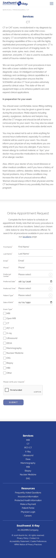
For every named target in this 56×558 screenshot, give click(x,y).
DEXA (9, 343)
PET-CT (10, 328)
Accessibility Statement (19, 541)
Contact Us (34, 538)
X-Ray (28, 451)
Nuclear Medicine (15, 353)
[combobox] (35, 274)
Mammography (14, 348)
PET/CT (28, 447)
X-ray (9, 333)
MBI (8, 368)
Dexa (28, 459)
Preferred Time (9, 288)
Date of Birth (8, 302)
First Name (8, 247)
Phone (6, 267)
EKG (8, 358)
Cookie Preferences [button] (38, 541)
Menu (51, 3)
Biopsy (10, 363)
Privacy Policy (23, 538)
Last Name (7, 254)
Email (5, 260)
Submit (13, 402)
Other (9, 373)
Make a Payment (28, 504)
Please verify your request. (14, 381)
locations (27, 236)
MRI (8, 313)
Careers (28, 515)
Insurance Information (28, 496)
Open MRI (11, 318)
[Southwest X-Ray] (15, 3)
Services (28, 435)
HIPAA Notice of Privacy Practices (28, 544)
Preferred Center (7, 275)
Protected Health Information (28, 500)
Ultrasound (12, 338)
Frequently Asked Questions (28, 492)
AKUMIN (25, 530)
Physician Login (28, 512)
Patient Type (8, 295)
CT (8, 323)
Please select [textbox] (24, 274)
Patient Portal (28, 508)
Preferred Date (9, 281)
